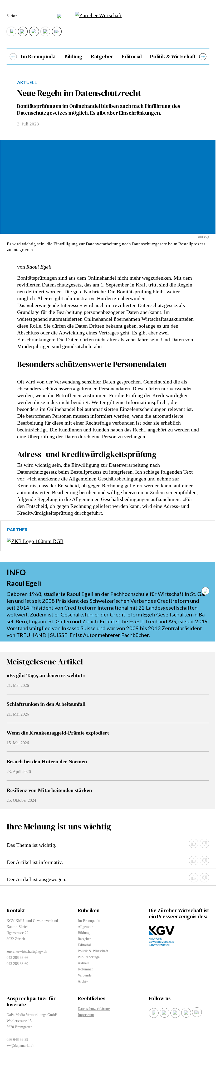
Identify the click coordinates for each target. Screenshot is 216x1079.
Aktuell (83, 963)
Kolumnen (85, 969)
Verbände (84, 975)
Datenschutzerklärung (94, 1009)
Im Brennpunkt (38, 56)
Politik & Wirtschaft (173, 56)
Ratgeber (102, 56)
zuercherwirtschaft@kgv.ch (27, 952)
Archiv (83, 981)
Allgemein (85, 927)
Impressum (86, 1015)
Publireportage (89, 957)
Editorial (132, 56)
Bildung (73, 56)
